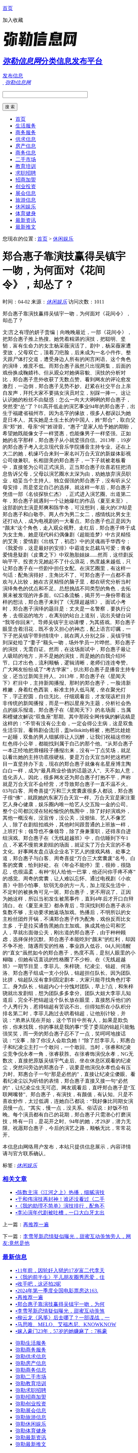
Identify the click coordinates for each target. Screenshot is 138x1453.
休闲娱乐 (25, 206)
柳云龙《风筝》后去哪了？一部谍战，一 (62, 1317)
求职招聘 (25, 173)
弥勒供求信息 (30, 1356)
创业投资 (25, 186)
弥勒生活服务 (30, 1343)
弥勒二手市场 (30, 1376)
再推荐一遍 (36, 1224)
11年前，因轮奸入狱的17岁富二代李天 (60, 1270)
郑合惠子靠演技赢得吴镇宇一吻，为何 (60, 1304)
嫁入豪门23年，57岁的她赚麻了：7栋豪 (61, 1331)
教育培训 (25, 166)
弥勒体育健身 (30, 1430)
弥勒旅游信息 (30, 1417)
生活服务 (25, 125)
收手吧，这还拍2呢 (38, 1284)
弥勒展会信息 (30, 1410)
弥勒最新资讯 (30, 1437)
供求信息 (25, 139)
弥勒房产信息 (30, 1363)
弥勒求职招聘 (30, 1390)
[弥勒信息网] (43, 46)
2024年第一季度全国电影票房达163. (56, 1290)
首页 (8, 8)
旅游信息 (25, 200)
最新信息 (15, 1257)
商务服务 (25, 132)
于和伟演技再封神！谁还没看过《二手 (60, 1199)
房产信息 (25, 146)
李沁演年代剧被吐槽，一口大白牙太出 (60, 1212)
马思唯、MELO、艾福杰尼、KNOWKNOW (65, 1324)
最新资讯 (25, 220)
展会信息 (25, 193)
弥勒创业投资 (30, 1403)
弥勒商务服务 (30, 1349)
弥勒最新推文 (30, 1444)
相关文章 (15, 1179)
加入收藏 (13, 20)
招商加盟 (25, 179)
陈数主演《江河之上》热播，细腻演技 (60, 1192)
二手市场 (25, 159)
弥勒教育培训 (30, 1383)
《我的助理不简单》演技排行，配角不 (60, 1206)
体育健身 (25, 213)
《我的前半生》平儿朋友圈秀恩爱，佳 (60, 1277)
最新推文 (25, 227)
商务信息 (25, 152)
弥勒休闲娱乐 (30, 1424)
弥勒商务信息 (30, 1370)
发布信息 (13, 75)
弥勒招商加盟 (30, 1397)
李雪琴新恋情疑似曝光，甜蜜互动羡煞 (60, 1311)
